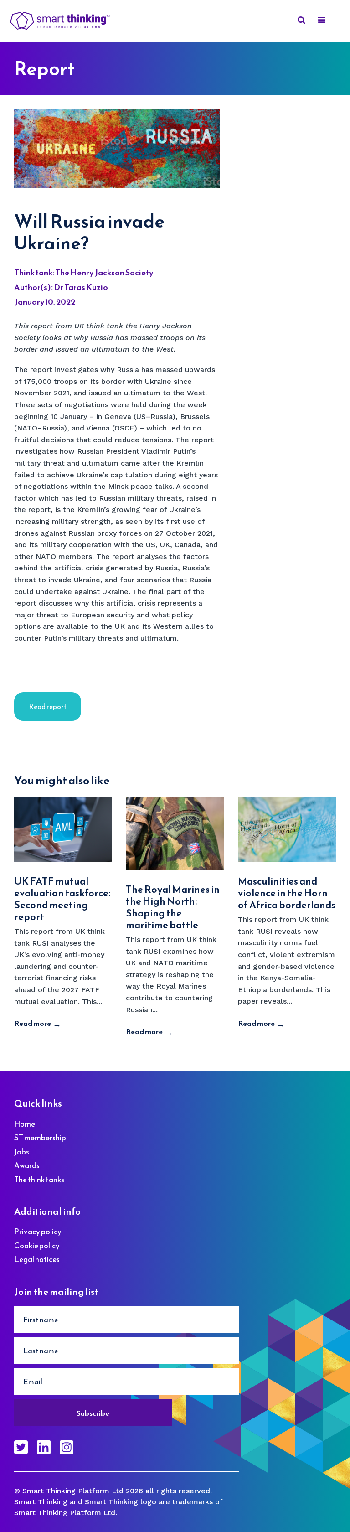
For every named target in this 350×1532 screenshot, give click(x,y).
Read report (48, 706)
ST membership (40, 1138)
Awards (27, 1165)
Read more (32, 1023)
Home (24, 1124)
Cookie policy (37, 1246)
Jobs (21, 1152)
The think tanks (39, 1179)
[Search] (299, 21)
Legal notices (37, 1259)
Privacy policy (38, 1231)
